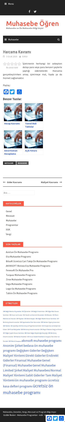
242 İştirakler (26, 311)
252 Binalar (48, 315)
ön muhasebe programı (31, 380)
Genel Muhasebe (44, 365)
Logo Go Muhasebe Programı (21, 288)
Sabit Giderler (35, 375)
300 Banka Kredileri (20, 337)
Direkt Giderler (36, 355)
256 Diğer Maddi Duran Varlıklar (45, 319)
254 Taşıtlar (20, 319)
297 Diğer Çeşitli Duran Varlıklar (13, 333)
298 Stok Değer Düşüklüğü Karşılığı (36, 333)
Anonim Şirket (13, 345)
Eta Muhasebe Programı (18, 256)
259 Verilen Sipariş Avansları (50, 322)
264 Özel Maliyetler (14, 329)
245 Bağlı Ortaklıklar (38, 311)
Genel (9, 211)
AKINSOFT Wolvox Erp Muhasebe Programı (28, 265)
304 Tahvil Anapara (15, 341)
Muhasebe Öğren (32, 23)
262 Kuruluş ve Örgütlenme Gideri (30, 326)
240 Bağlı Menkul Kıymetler (12, 311)
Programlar (12, 224)
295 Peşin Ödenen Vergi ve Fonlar (51, 329)
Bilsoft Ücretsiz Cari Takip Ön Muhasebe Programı (31, 261)
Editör (25, 56)
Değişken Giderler (28, 350)
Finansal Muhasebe (28, 360)
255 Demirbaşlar (29, 319)
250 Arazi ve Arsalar (15, 315)
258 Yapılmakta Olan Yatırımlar (30, 322)
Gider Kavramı (14, 182)
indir (41, 415)
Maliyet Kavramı (49, 182)
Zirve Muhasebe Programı (19, 279)
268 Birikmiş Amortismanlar (30, 329)
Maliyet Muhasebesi (36, 370)
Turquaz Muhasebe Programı (21, 274)
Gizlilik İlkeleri (9, 415)
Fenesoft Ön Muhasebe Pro (19, 270)
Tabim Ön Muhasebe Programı (21, 293)
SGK (8, 229)
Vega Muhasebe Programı (19, 283)
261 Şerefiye (15, 326)
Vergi (8, 234)
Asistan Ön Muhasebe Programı (22, 252)
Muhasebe (13, 39)
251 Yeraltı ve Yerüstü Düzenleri (33, 315)
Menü (11, 3)
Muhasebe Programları (27, 415)
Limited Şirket (13, 370)
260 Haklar (6, 326)
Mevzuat (10, 215)
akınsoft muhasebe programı (41, 340)
